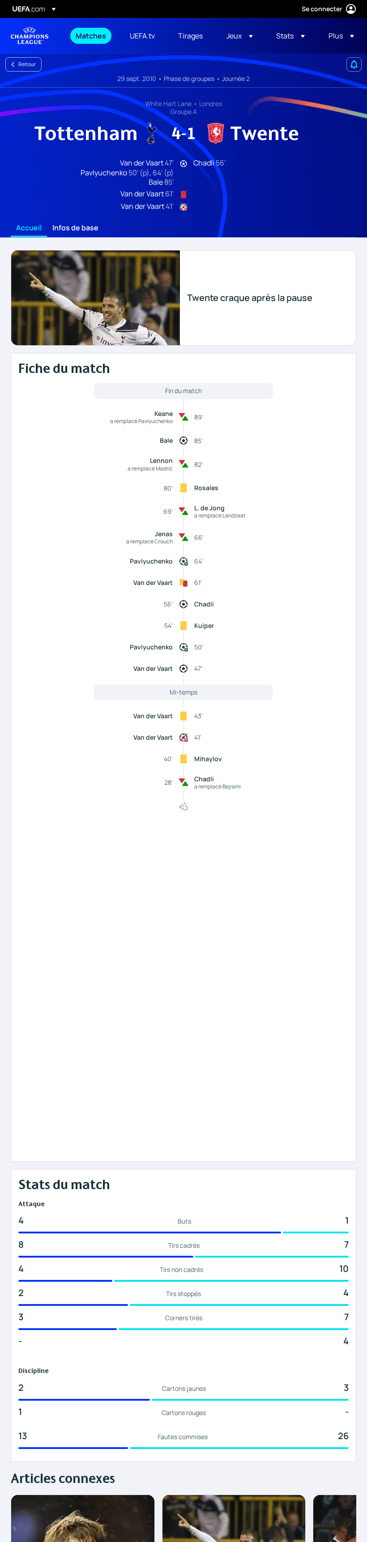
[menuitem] (91, 35)
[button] (240, 35)
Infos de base (75, 228)
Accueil (29, 228)
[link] (91, 35)
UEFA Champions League (29, 35)
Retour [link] (27, 64)
